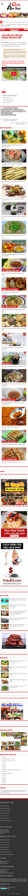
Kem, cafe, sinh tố (4, 832)
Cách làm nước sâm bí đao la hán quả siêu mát (17, 123)
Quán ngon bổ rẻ (4, 871)
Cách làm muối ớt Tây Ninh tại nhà (10, 427)
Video (12, 40)
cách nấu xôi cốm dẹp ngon (18, 111)
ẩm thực (7, 878)
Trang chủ (2, 24)
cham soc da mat (10, 790)
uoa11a (4, 777)
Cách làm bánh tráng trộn (6, 820)
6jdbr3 (3, 780)
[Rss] (8, 894)
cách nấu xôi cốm (5, 111)
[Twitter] (13, 894)
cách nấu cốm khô (18, 109)
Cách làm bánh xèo (4, 818)
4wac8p (4, 771)
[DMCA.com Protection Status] (5, 888)
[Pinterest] (15, 894)
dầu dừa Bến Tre (11, 791)
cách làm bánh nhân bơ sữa (8, 760)
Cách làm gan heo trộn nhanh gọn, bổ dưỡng (13, 199)
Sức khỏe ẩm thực (4, 869)
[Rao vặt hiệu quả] (12, 575)
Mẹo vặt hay (3, 870)
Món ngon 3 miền (4, 863)
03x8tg (4, 766)
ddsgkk (4, 778)
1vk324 (4, 762)
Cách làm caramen (4, 815)
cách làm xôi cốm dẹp (6, 109)
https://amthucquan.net (10, 887)
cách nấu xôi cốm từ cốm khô (8, 114)
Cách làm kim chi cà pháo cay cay (13, 49)
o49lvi (3, 764)
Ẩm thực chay (3, 862)
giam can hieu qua (5, 792)
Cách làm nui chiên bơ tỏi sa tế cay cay (12, 462)
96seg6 (4, 782)
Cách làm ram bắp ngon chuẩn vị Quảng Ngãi (13, 444)
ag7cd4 (4, 768)
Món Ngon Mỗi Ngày (10, 24)
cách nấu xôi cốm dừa (6, 113)
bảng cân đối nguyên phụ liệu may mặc (11, 769)
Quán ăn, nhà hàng (4, 831)
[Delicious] (18, 894)
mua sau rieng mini (6, 773)
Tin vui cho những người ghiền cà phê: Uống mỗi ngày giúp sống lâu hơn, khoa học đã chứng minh (18, 613)
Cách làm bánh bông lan (5, 810)
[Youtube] (16, 894)
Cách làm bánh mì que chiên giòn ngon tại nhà (13, 181)
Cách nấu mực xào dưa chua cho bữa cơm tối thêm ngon (10, 119)
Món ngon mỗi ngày (4, 861)
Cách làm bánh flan (4, 813)
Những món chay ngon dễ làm (7, 872)
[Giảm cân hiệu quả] (12, 554)
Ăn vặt (1, 833)
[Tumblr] (19, 894)
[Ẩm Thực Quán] (14, 6)
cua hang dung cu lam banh (8, 759)
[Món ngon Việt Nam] (14, 15)
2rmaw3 (4, 775)
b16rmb (4, 757)
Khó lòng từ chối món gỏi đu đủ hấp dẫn (12, 164)
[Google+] (10, 894)
